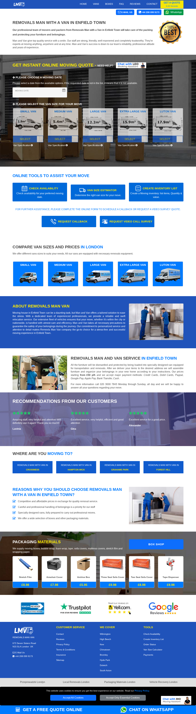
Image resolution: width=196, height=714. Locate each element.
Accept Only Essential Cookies (123, 697)
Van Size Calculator (152, 649)
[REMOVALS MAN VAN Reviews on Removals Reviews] (32, 608)
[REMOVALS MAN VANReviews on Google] (163, 608)
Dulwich (103, 665)
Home (83, 3)
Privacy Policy (142, 690)
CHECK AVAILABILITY (39, 192)
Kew (102, 644)
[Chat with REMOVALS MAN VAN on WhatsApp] (125, 710)
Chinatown (105, 649)
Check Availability (151, 634)
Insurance (61, 655)
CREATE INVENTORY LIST (156, 192)
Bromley (104, 655)
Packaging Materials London (119, 682)
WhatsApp (176, 12)
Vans (96, 3)
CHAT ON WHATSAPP (151, 709)
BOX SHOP (156, 544)
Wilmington (105, 634)
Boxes (109, 3)
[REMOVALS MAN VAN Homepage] (19, 4)
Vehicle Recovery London (163, 682)
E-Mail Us (20, 652)
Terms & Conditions (65, 649)
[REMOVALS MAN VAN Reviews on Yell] (120, 608)
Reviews (135, 3)
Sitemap (60, 660)
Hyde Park (105, 660)
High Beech (105, 639)
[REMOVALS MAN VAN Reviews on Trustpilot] (76, 608)
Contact (152, 3)
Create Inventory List (153, 639)
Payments (148, 655)
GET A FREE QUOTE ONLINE (52, 709)
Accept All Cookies (73, 697)
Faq (121, 3)
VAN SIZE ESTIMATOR (98, 193)
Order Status (149, 644)
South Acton (105, 670)
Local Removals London (76, 682)
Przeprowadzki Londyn (32, 682)
